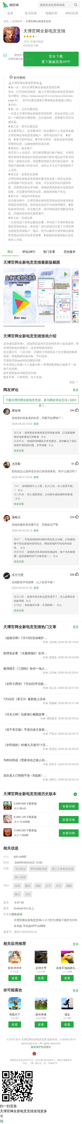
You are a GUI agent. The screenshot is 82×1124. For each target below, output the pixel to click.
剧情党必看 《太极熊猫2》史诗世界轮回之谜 (26, 653)
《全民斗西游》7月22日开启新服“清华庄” (26, 683)
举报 (1, 1118)
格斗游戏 (20, 877)
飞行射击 (20, 869)
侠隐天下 (14, 1014)
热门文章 (49, 251)
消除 (38, 886)
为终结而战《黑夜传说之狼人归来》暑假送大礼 (26, 760)
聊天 (17, 894)
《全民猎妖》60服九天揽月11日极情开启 (26, 745)
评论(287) (28, 251)
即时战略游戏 (38, 869)
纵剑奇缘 (41, 1014)
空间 (27, 894)
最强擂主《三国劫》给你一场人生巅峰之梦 (26, 668)
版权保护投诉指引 (41, 1046)
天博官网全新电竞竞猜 (11, 4)
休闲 (17, 886)
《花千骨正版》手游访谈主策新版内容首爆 (26, 729)
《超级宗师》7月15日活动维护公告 (26, 638)
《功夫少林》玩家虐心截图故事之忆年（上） (26, 714)
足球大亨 (41, 968)
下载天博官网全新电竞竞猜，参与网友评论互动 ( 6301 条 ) (41, 401)
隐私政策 (17, 914)
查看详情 (68, 806)
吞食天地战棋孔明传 (67, 968)
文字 (48, 886)
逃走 (67, 1014)
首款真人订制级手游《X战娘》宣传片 (26, 775)
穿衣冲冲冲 (14, 968)
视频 (69, 886)
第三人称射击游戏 (63, 869)
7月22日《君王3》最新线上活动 (24, 699)
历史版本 (69, 251)
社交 (58, 886)
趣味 (27, 886)
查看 (15, 978)
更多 (76, 389)
